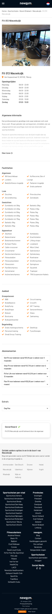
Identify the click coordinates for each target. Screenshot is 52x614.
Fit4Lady (14, 556)
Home (4, 11)
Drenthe (38, 502)
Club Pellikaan (14, 544)
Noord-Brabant (25, 11)
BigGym (14, 541)
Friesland (38, 499)
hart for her (14, 562)
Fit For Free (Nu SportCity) (14, 553)
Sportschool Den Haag (14, 504)
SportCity (14, 576)
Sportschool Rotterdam (14, 519)
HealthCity (14, 565)
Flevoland (38, 507)
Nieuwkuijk (37, 11)
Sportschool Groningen (14, 510)
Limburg (38, 528)
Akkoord (22, 611)
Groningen (38, 496)
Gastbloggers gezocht (38, 541)
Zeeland (38, 522)
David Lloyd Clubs (14, 550)
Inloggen (38, 561)
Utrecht (38, 513)
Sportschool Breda (14, 502)
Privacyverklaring (26, 604)
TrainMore (14, 579)
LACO (14, 567)
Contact (38, 538)
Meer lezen (31, 611)
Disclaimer (26, 606)
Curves (14, 547)
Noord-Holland (38, 516)
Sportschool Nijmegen (14, 516)
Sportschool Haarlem (14, 513)
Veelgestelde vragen (38, 550)
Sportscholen (13, 11)
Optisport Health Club (14, 573)
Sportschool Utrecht (14, 525)
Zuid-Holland (38, 519)
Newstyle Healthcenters (14, 570)
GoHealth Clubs (14, 582)
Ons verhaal (38, 544)
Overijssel (38, 504)
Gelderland (38, 510)
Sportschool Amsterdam (14, 499)
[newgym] (26, 4)
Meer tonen (6, 153)
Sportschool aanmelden (38, 558)
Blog (38, 535)
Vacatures (38, 547)
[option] (26, 45)
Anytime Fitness (14, 535)
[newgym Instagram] (40, 568)
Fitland (14, 559)
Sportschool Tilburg (14, 522)
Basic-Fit (14, 538)
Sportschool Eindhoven (14, 507)
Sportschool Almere (14, 496)
